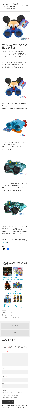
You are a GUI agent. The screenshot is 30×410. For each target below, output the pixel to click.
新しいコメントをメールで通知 (11, 395)
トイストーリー (20, 317)
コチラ (5, 242)
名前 (4, 368)
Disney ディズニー (10, 315)
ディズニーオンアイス (8, 317)
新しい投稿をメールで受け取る (11, 397)
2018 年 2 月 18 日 (7, 312)
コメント (5, 351)
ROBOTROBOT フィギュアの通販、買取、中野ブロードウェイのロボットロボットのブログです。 (10, 5)
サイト (3, 383)
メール (4, 376)
